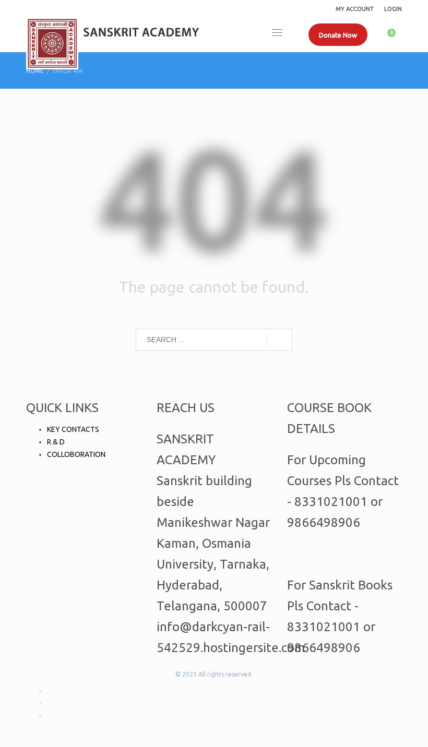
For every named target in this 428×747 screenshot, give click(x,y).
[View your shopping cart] (395, 34)
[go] (279, 340)
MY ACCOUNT (355, 9)
